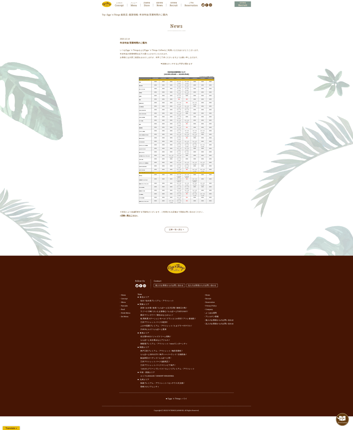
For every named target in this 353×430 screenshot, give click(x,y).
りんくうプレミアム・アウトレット (180, 369)
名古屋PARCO (145, 336)
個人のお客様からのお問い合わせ (169, 285)
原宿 (142, 308)
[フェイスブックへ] (206, 5)
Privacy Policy (210, 306)
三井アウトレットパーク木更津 (153, 322)
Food (123, 309)
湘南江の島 (181, 308)
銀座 (155, 308)
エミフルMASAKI (147, 376)
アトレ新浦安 (189, 319)
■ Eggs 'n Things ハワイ (176, 399)
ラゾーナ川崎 (146, 311)
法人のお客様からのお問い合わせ (202, 285)
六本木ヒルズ (146, 329)
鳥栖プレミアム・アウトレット (153, 383)
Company (209, 309)
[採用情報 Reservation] (243, 4)
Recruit (174, 5)
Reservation (191, 5)
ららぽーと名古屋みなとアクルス (154, 340)
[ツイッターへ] (203, 5)
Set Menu (125, 316)
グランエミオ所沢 (174, 319)
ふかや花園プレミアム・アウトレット (156, 326)
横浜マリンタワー (147, 315)
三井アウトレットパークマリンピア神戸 (157, 365)
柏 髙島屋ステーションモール (152, 319)
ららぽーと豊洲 (159, 329)
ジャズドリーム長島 (161, 336)
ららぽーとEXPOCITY (149, 354)
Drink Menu (125, 313)
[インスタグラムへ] (210, 5)
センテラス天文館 (175, 383)
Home (123, 295)
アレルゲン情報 (212, 316)
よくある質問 (211, 313)
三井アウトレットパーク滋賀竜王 (154, 362)
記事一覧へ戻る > (176, 230)
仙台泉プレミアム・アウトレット (160, 301)
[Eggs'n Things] (106, 5)
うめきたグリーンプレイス (151, 369)
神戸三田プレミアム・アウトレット (155, 351)
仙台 (142, 301)
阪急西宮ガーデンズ (148, 358)
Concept (119, 5)
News (159, 5)
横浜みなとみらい (164, 315)
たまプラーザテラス (182, 326)
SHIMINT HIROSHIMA (165, 376)
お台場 (148, 308)
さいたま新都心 (159, 311)
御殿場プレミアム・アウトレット (154, 344)
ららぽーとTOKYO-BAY (177, 311)
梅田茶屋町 (176, 351)
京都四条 (182, 354)
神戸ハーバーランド (168, 354)
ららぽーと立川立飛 (166, 308)
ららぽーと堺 (164, 358)
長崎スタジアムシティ (149, 387)
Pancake (124, 306)
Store (147, 5)
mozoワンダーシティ (179, 344)
